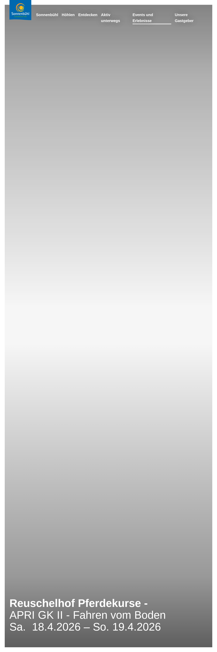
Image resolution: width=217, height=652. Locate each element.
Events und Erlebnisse (143, 18)
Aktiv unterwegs (110, 18)
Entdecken (87, 15)
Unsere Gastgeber (184, 18)
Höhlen (68, 15)
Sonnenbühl (47, 15)
